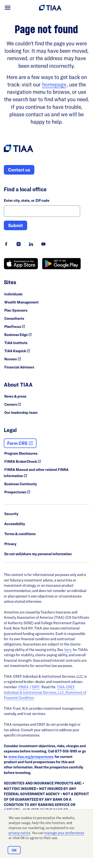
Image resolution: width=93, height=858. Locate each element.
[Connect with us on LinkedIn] (31, 244)
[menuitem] (7, 7)
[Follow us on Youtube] (43, 244)
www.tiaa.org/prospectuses (30, 756)
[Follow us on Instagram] (18, 244)
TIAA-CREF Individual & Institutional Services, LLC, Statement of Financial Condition (45, 692)
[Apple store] (21, 263)
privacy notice (19, 833)
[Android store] (61, 263)
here (68, 649)
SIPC (36, 687)
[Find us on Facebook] (6, 244)
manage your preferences (64, 833)
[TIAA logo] (18, 149)
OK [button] (14, 850)
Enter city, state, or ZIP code (26, 200)
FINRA (23, 687)
